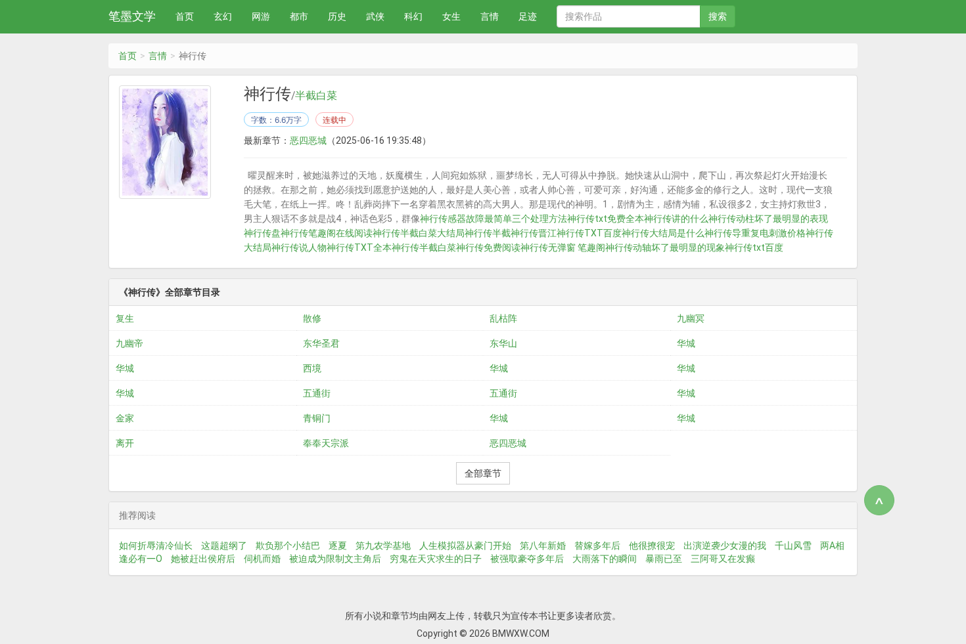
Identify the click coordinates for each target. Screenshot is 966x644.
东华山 (503, 343)
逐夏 (338, 545)
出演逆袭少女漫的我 (724, 545)
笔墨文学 (132, 16)
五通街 (317, 393)
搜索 (717, 16)
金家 (125, 418)
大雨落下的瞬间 (604, 558)
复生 (125, 318)
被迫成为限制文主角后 (335, 558)
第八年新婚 (543, 545)
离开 (125, 443)
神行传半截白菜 (424, 247)
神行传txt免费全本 (605, 218)
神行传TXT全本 (359, 247)
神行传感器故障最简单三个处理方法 (493, 218)
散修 (312, 318)
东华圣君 (321, 343)
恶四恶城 (308, 140)
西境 (312, 368)
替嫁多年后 (597, 545)
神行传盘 (262, 233)
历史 (337, 16)
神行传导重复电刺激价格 (755, 233)
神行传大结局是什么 (663, 233)
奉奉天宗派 (326, 443)
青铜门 (317, 418)
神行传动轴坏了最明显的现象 (665, 247)
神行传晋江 (534, 233)
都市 (299, 16)
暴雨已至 (663, 558)
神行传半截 (488, 233)
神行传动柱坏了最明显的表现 (768, 218)
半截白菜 (316, 96)
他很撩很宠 (652, 545)
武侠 (375, 16)
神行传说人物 (299, 247)
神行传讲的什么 (676, 218)
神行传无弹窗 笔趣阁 (562, 247)
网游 (261, 16)
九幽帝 (129, 343)
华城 (686, 343)
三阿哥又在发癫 (723, 558)
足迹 (527, 16)
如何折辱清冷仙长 (156, 545)
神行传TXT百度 (589, 233)
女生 (451, 16)
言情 (489, 16)
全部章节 (483, 473)
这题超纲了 (224, 545)
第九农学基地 (383, 545)
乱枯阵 (503, 318)
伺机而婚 (262, 558)
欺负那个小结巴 (288, 545)
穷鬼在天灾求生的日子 (436, 558)
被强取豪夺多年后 (527, 558)
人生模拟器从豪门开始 (465, 545)
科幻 (413, 16)
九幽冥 (690, 318)
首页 (184, 16)
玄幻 (223, 16)
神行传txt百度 (754, 247)
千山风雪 (793, 545)
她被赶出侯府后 (203, 558)
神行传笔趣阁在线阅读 (327, 233)
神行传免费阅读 (488, 247)
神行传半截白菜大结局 (419, 233)
